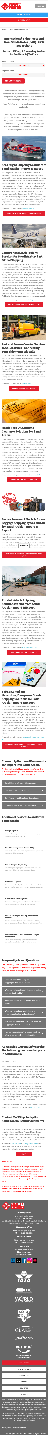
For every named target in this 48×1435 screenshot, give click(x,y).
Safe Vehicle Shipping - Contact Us (24, 652)
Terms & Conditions (19, 1428)
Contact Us (24, 1154)
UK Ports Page (35, 1107)
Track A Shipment (24, 1369)
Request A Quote (24, 20)
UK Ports (24, 1394)
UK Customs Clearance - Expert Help (24, 480)
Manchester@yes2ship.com (25, 1230)
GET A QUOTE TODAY (13, 81)
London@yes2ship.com (24, 1216)
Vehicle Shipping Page (29, 647)
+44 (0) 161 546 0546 (25, 1233)
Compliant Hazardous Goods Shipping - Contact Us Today (24, 746)
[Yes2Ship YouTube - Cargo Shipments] (35, 1260)
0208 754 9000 (15, 1144)
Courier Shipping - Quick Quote (24, 388)
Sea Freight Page (28, 208)
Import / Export (8, 61)
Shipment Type (8, 71)
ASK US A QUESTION (24, 15)
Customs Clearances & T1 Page (33, 475)
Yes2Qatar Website (25, 1255)
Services (24, 1382)
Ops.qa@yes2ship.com (25, 1250)
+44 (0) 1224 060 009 (25, 1243)
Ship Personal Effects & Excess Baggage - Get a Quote (24, 555)
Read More (24, 546)
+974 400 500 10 (25, 1252)
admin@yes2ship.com (30, 1144)
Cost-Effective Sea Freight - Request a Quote (24, 213)
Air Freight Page (27, 300)
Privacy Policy (6, 1428)
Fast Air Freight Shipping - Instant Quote (24, 305)
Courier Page (26, 383)
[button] (24, 783)
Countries (24, 1388)
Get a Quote (24, 1363)
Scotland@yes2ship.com (25, 1240)
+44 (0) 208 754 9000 (24, 1218)
